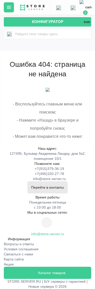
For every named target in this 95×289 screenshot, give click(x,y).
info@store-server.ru (49, 179)
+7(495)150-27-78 (49, 174)
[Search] (9, 34)
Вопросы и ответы (19, 244)
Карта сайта (14, 259)
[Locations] (58, 7)
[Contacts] (73, 7)
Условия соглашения (21, 249)
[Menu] (9, 7)
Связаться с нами (18, 254)
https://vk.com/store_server (47, 222)
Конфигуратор (47, 21)
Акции (9, 264)
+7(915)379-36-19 (49, 169)
